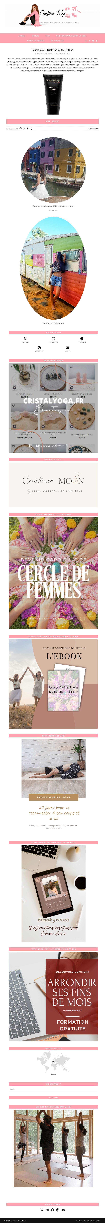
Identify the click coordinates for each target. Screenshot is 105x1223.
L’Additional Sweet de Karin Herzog (53, 50)
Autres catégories (36, 41)
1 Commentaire (62, 54)
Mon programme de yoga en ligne (71, 36)
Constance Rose (19, 1220)
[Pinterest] (93, 40)
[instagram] (47, 1210)
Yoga (48, 36)
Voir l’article (52, 121)
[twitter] (41, 1210)
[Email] (63, 1210)
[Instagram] (90, 40)
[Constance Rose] (52, 15)
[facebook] (52, 1210)
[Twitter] (86, 40)
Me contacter (57, 41)
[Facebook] (97, 40)
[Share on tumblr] (31, 128)
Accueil (22, 36)
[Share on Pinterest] (28, 128)
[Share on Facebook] (21, 128)
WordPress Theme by (88, 1220)
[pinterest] (57, 1210)
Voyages (35, 36)
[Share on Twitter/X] (24, 128)
